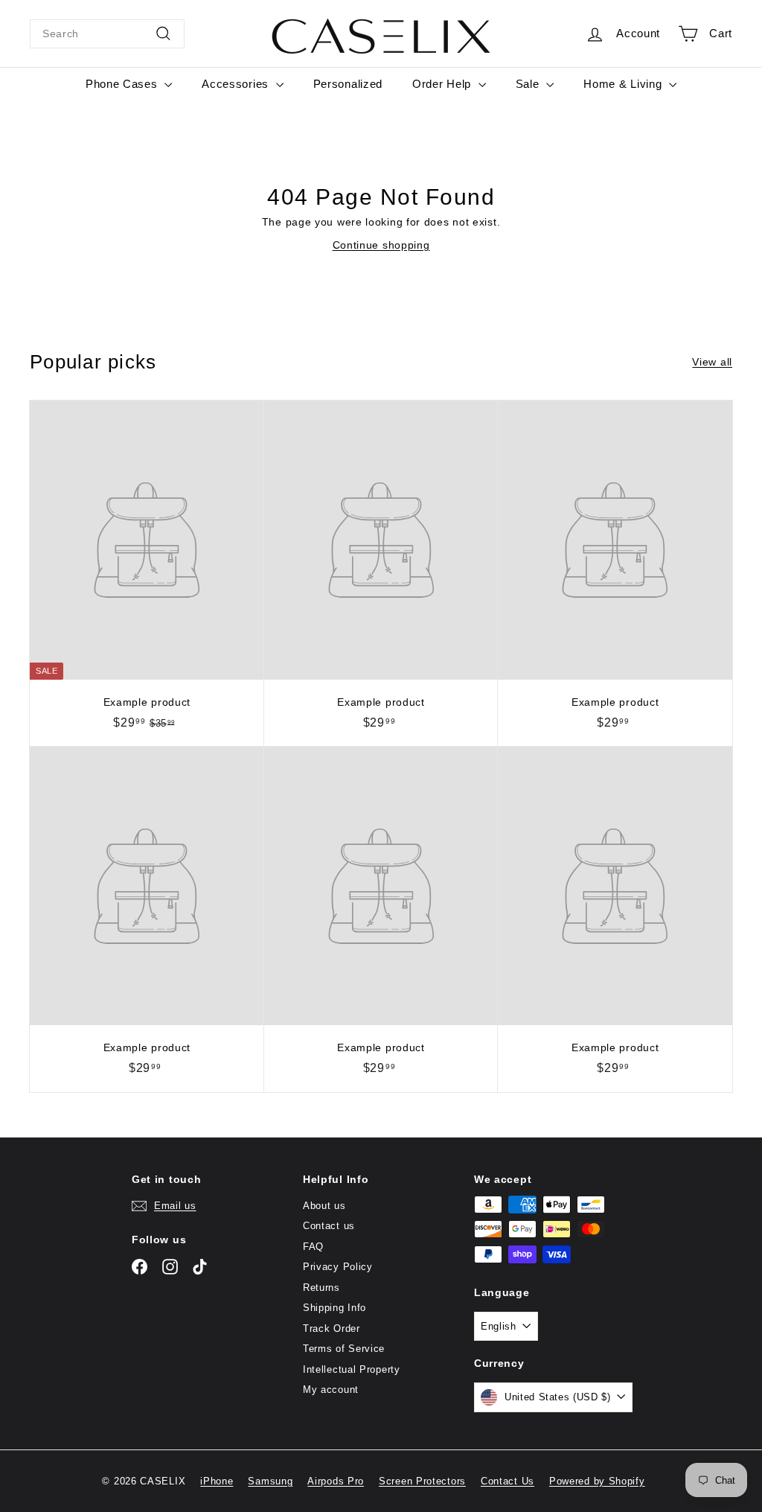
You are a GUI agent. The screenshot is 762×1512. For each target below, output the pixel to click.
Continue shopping (381, 245)
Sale (529, 83)
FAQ (313, 1246)
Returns (321, 1287)
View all (712, 362)
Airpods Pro (335, 1481)
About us (324, 1205)
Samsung (270, 1481)
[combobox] (107, 33)
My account (331, 1389)
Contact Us (507, 1481)
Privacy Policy (338, 1266)
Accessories (237, 83)
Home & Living (624, 83)
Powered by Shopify (597, 1481)
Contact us (329, 1225)
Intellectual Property (351, 1369)
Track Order (331, 1328)
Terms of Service (344, 1348)
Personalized (347, 83)
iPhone (216, 1481)
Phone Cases (123, 83)
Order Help (443, 83)
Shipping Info (334, 1307)
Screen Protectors (422, 1481)
